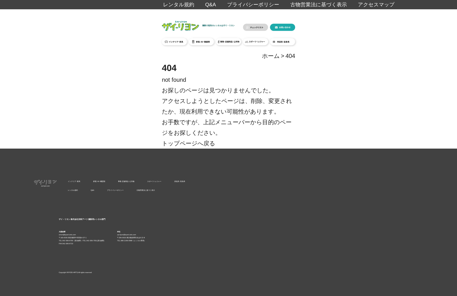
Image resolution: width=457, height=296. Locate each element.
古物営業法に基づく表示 (318, 4)
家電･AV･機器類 (99, 181)
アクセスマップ (376, 4)
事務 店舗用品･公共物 (126, 181)
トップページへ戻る (188, 143)
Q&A (210, 4)
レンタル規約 (178, 4)
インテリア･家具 (74, 181)
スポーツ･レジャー (154, 181)
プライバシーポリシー (253, 4)
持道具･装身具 (179, 181)
